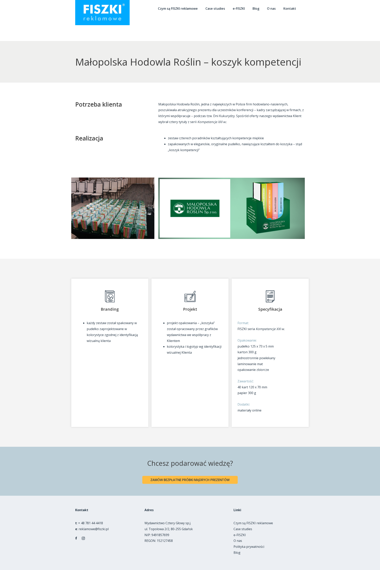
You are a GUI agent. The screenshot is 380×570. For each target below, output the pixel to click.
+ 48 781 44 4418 (90, 523)
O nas (238, 540)
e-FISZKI (240, 535)
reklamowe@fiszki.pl (94, 529)
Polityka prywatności (249, 546)
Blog (237, 552)
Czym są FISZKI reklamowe (253, 523)
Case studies (243, 529)
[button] (190, 480)
